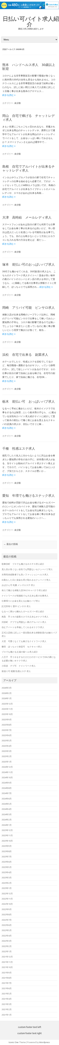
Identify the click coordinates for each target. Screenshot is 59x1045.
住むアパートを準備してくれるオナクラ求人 (23, 627)
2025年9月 (7, 719)
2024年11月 (7, 772)
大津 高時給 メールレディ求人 (26, 217)
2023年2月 (7, 883)
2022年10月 (7, 904)
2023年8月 (7, 851)
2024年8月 (7, 788)
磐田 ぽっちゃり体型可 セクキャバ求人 (22, 646)
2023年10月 (7, 841)
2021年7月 (7, 983)
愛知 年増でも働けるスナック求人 (28, 495)
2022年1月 (7, 951)
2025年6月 (7, 735)
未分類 (17, 103)
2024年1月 (7, 825)
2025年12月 (7, 704)
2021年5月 (7, 993)
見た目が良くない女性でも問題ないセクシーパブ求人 (27, 569)
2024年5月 (7, 804)
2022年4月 (7, 935)
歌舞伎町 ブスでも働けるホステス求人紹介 (23, 564)
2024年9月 (7, 783)
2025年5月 (7, 740)
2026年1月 (7, 698)
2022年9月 (7, 909)
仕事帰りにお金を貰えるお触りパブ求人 (21, 601)
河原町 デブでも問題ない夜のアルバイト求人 (24, 622)
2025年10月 (7, 714)
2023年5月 (7, 867)
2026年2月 (7, 693)
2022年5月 (7, 930)
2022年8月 (7, 914)
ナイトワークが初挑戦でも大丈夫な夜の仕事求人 (25, 596)
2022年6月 (7, 925)
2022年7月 (7, 920)
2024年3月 (7, 814)
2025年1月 (7, 762)
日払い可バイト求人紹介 (31, 21)
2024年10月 (7, 777)
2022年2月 (7, 946)
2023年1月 (7, 888)
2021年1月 (7, 1015)
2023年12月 (7, 830)
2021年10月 (7, 967)
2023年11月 (7, 835)
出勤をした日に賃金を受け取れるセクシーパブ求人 (26, 580)
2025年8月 (7, 725)
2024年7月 (7, 793)
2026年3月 (7, 688)
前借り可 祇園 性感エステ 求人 (16, 671)
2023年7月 (7, 856)
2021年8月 (7, 978)
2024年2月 (7, 819)
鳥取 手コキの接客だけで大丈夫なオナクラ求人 (25, 617)
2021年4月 (7, 999)
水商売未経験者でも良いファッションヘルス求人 (25, 574)
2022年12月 (7, 893)
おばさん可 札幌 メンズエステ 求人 (18, 585)
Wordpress (44, 1042)
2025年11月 (7, 709)
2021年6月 (7, 988)
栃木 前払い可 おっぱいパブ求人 (28, 401)
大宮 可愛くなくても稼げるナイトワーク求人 (24, 641)
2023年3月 (7, 877)
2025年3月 (7, 751)
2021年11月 (7, 962)
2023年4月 (7, 872)
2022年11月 (7, 899)
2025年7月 (7, 730)
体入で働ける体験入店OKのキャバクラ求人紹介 (24, 590)
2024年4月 (7, 809)
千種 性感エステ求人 (18, 448)
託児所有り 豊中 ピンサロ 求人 (16, 606)
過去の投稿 (11, 544)
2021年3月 (7, 1004)
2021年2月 (7, 1009)
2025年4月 (7, 746)
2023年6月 (7, 862)
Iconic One (14, 1042)
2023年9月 (7, 846)
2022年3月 (7, 941)
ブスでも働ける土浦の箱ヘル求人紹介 (20, 652)
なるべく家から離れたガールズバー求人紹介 (23, 611)
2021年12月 (7, 956)
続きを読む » (8, 95)
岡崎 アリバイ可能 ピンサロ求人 (28, 307)
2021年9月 (7, 972)
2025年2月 (7, 756)
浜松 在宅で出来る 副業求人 (25, 354)
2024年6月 (7, 798)
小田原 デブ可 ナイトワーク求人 (19, 666)
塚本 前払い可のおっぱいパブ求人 (28, 264)
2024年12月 (7, 767)
